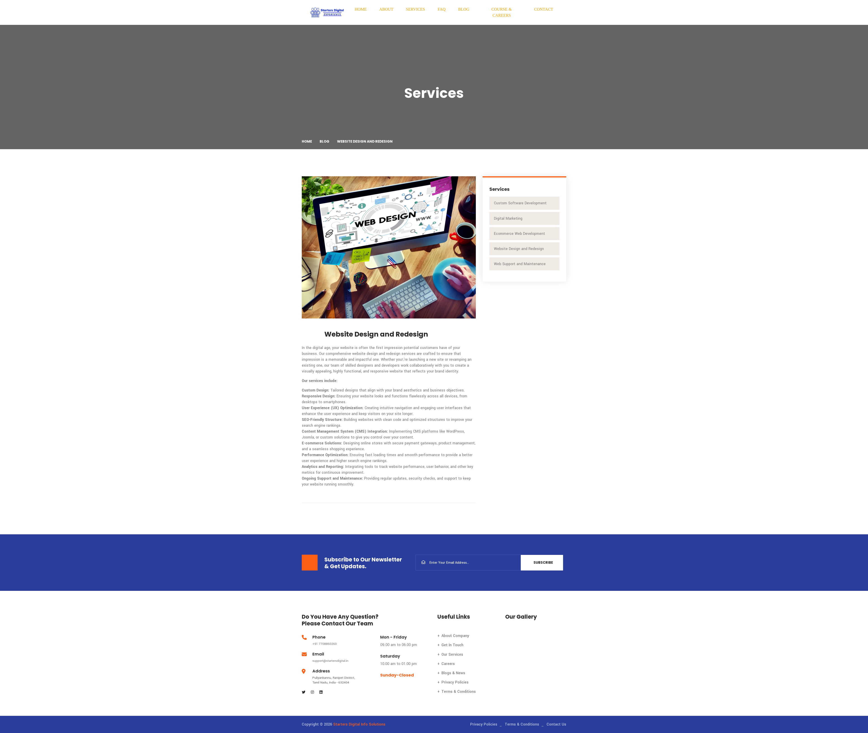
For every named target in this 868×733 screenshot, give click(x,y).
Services (415, 9)
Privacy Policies (455, 682)
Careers (448, 663)
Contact (543, 9)
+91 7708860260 (324, 644)
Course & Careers (501, 12)
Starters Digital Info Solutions (359, 724)
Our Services (452, 654)
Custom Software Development (521, 203)
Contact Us (556, 724)
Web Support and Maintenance (520, 263)
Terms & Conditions (458, 691)
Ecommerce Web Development (520, 233)
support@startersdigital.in (330, 661)
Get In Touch (452, 645)
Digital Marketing (509, 218)
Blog (463, 9)
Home (361, 9)
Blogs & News (453, 673)
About (386, 9)
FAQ (442, 9)
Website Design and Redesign (519, 248)
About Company (455, 635)
